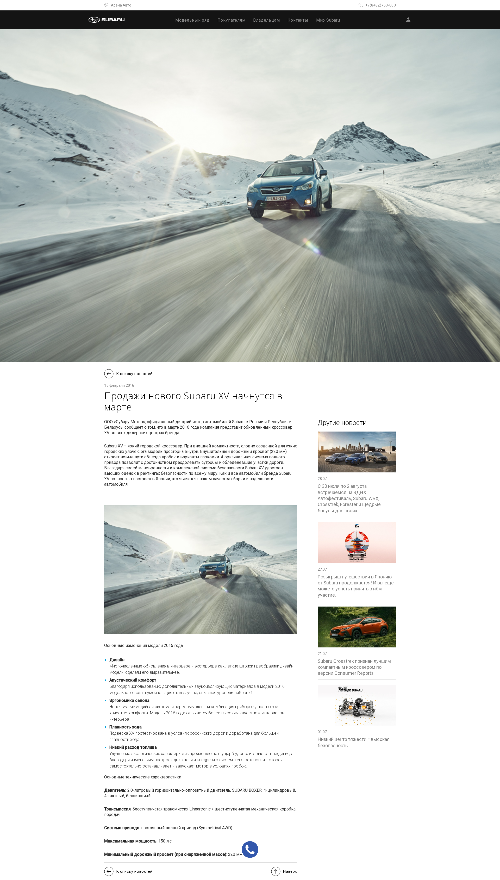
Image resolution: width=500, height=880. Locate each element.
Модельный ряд (192, 20)
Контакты (298, 20)
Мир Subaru (328, 20)
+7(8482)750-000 (380, 5)
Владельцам (266, 20)
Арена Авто (121, 5)
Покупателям (231, 20)
